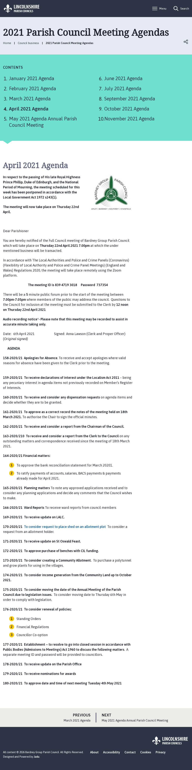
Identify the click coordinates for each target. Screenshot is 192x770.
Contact (130, 752)
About (94, 752)
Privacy (161, 752)
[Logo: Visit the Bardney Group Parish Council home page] (21, 8)
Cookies (145, 752)
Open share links (186, 42)
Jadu (36, 756)
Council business (28, 43)
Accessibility (111, 752)
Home (7, 43)
